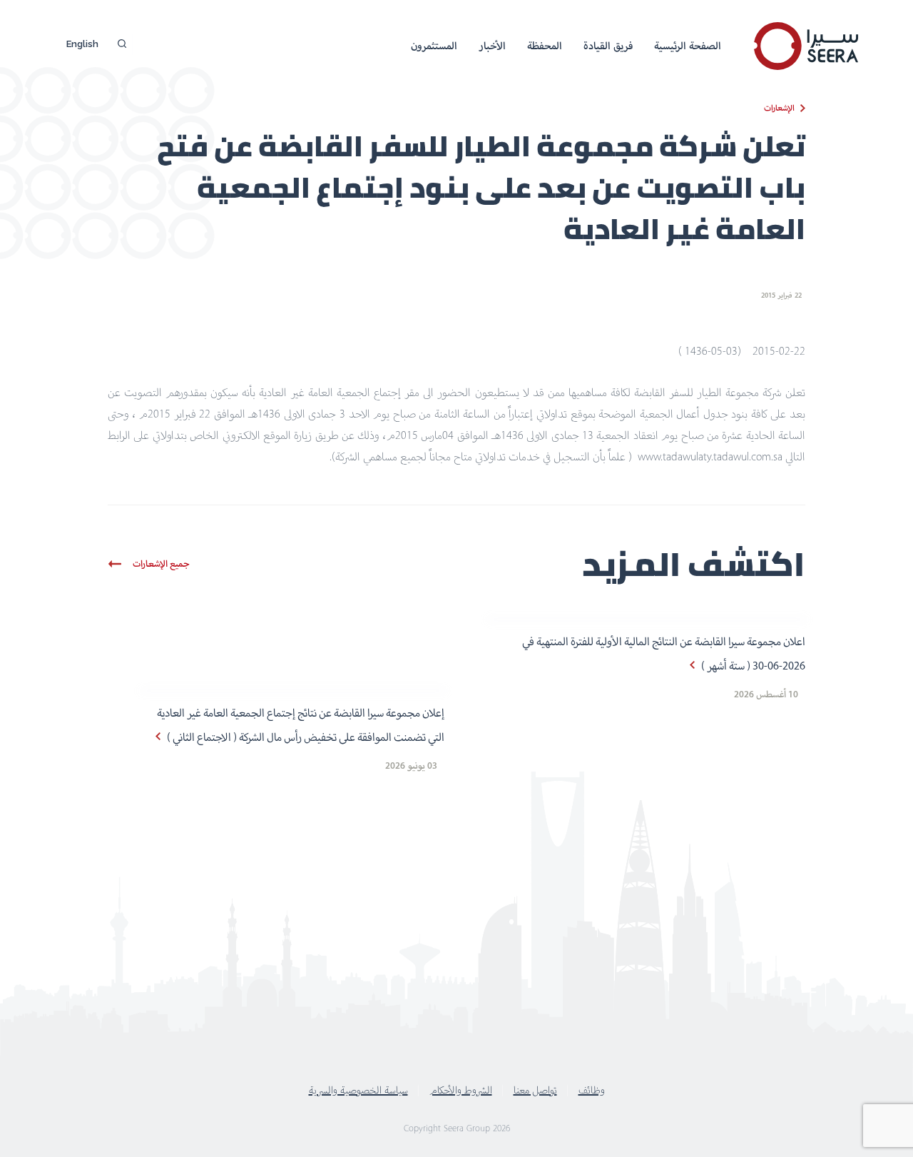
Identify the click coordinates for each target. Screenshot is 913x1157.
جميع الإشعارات (161, 563)
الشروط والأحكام (460, 1090)
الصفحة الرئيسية (687, 46)
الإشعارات (779, 107)
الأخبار (492, 46)
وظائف (591, 1090)
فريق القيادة (608, 46)
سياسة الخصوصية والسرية (358, 1090)
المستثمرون (434, 46)
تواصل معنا (535, 1090)
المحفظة (544, 46)
